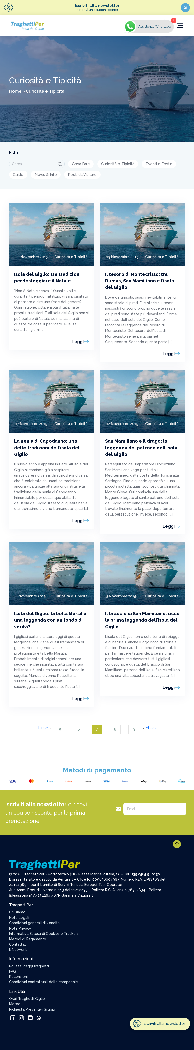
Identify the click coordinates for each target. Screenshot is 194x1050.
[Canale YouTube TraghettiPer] (30, 1017)
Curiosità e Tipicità (117, 164)
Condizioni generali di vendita (34, 923)
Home (15, 91)
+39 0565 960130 (146, 874)
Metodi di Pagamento (27, 939)
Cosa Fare (81, 164)
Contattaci (18, 944)
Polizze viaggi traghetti (29, 966)
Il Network (18, 950)
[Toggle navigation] (180, 25)
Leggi (78, 341)
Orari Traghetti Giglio (27, 999)
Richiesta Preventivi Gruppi (32, 1009)
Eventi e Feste (159, 164)
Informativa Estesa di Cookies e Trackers (44, 934)
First (42, 727)
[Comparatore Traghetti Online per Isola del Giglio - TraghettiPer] (27, 25)
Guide (18, 174)
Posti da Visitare (82, 174)
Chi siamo (17, 912)
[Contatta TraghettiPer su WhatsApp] (38, 1017)
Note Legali (19, 917)
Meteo (14, 1004)
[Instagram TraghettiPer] (22, 1017)
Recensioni (18, 977)
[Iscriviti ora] (185, 7)
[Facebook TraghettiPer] (13, 1017)
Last (152, 727)
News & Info (46, 174)
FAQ (12, 971)
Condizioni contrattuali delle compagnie (43, 982)
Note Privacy (20, 928)
